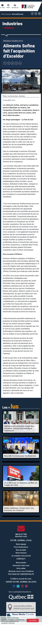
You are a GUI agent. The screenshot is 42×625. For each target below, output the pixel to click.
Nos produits (21, 550)
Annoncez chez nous (21, 565)
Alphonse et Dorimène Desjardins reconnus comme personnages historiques (19, 428)
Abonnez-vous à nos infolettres (21, 571)
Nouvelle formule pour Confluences (20, 456)
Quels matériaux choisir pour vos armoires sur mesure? (19, 509)
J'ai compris (32, 620)
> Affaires (8, 27)
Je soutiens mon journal (21, 556)
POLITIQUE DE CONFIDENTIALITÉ (21, 574)
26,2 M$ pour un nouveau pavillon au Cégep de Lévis (20, 484)
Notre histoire (21, 553)
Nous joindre (21, 563)
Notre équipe (21, 544)
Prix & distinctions (21, 547)
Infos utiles (21, 568)
